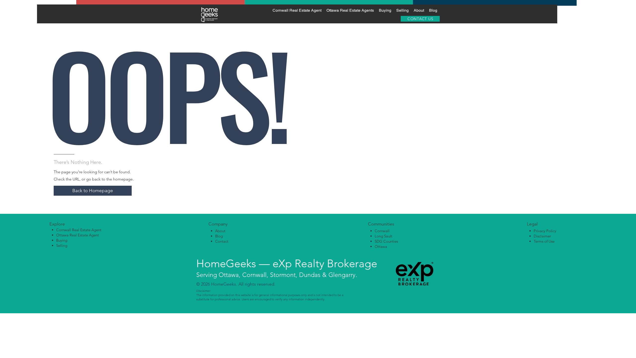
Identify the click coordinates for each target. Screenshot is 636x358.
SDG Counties (386, 241)
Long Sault (383, 236)
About (220, 230)
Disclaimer (542, 236)
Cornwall (382, 230)
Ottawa (381, 246)
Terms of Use (544, 241)
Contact (221, 241)
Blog (219, 236)
